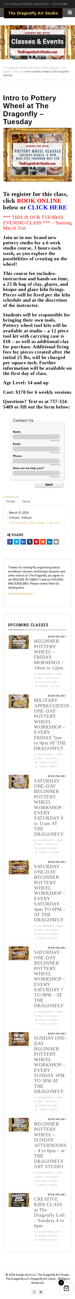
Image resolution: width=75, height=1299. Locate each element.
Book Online (56, 636)
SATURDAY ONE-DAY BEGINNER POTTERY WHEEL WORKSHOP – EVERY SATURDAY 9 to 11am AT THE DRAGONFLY (49, 807)
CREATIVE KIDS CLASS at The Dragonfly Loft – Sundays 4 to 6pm (49, 1212)
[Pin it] (36, 542)
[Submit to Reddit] (43, 542)
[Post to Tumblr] (30, 542)
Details (10, 501)
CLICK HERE (47, 207)
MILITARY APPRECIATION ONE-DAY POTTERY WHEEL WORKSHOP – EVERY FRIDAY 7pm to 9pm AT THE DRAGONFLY (51, 724)
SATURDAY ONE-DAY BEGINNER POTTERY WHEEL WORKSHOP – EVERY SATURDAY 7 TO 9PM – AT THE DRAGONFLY (49, 979)
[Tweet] (16, 542)
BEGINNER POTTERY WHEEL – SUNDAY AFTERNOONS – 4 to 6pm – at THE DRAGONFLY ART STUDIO (50, 1145)
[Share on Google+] (23, 542)
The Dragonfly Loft (49, 1232)
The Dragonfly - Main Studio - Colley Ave (34, 522)
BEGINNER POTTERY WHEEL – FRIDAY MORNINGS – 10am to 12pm (49, 654)
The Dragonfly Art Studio (33, 13)
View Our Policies (20, 593)
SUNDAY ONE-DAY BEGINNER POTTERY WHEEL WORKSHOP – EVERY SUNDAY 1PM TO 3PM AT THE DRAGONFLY (50, 1064)
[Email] (56, 542)
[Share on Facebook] (10, 542)
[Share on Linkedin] (49, 542)
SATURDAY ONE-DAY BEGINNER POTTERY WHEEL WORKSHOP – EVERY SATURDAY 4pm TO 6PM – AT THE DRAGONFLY (49, 893)
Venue (26, 501)
